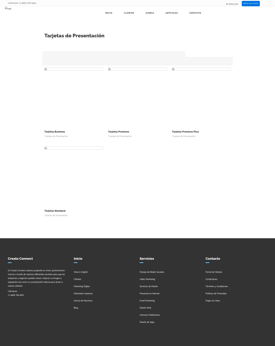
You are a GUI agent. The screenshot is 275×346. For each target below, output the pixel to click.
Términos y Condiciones (217, 286)
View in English (81, 272)
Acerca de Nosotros (83, 301)
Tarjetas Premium (118, 131)
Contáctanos (211, 279)
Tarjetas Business (54, 131)
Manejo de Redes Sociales (152, 272)
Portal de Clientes (214, 272)
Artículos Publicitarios (150, 315)
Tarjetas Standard (54, 210)
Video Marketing (147, 279)
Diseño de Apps (147, 322)
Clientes (77, 279)
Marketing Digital (82, 286)
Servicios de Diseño (149, 286)
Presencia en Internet (149, 293)
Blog (76, 308)
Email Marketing (147, 301)
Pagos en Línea (213, 301)
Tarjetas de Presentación (56, 136)
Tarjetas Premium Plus (185, 131)
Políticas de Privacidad (216, 293)
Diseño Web (145, 308)
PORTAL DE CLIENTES (250, 3)
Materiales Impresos (83, 293)
